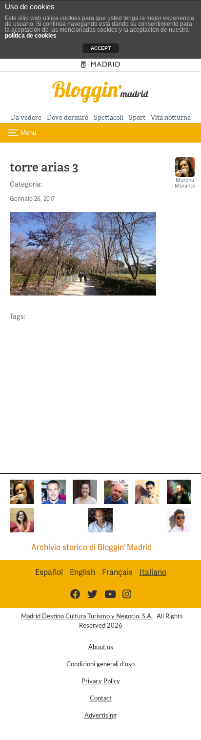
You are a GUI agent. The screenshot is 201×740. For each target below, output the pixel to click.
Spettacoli (108, 117)
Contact (101, 698)
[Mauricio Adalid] (100, 519)
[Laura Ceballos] (85, 491)
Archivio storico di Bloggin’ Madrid (91, 547)
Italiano (153, 572)
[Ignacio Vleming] (179, 491)
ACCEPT (101, 48)
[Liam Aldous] (53, 491)
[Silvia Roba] (22, 519)
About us (100, 647)
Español (49, 572)
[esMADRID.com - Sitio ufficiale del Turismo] (100, 65)
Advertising (100, 716)
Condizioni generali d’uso (100, 664)
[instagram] (126, 594)
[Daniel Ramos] (147, 491)
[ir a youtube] (110, 594)
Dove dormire (67, 117)
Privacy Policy (100, 681)
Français (117, 572)
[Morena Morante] (22, 491)
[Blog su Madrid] (100, 90)
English (82, 572)
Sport (137, 117)
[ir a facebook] (75, 594)
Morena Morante (185, 182)
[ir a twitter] (92, 594)
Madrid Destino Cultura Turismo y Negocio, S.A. (87, 616)
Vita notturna (171, 117)
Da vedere (26, 117)
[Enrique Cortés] (179, 519)
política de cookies (31, 35)
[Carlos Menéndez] (116, 491)
